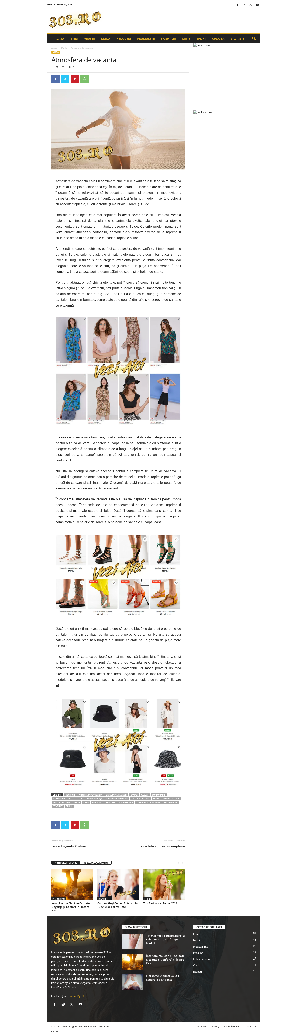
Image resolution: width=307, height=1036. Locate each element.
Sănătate (168, 39)
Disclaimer (201, 1026)
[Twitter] (250, 5)
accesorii (70, 795)
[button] (254, 38)
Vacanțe (237, 39)
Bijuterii (102, 898)
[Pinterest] (75, 79)
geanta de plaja (94, 798)
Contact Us (250, 1026)
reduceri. (97, 802)
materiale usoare (141, 798)
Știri (74, 39)
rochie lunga (126, 802)
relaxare (110, 802)
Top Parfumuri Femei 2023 (160, 903)
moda (156, 798)
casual (144, 795)
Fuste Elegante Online (68, 846)
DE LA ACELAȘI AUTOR (95, 862)
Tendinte (58, 806)
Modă (105, 39)
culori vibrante (61, 798)
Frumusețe (146, 39)
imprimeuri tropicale (117, 798)
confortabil (158, 795)
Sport (201, 39)
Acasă (54, 47)
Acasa (59, 39)
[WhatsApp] (84, 79)
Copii (196, 965)
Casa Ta (218, 39)
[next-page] (183, 863)
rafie (86, 802)
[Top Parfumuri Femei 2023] (164, 884)
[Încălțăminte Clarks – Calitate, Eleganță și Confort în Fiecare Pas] (72, 884)
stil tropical (170, 802)
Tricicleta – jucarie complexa (162, 846)
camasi (134, 795)
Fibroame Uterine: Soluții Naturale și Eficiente (162, 977)
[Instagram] (244, 5)
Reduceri (124, 39)
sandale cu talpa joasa (148, 802)
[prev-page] (178, 863)
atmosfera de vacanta (90, 795)
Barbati (197, 971)
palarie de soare (171, 798)
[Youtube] (257, 5)
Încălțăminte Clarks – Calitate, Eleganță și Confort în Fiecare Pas (70, 906)
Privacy (215, 1026)
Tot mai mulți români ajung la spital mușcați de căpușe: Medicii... (165, 939)
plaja (77, 802)
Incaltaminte (58, 898)
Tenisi (69, 806)
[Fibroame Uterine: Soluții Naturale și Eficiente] (132, 982)
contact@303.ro (78, 996)
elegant (78, 798)
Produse (198, 952)
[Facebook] (237, 5)
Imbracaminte (201, 959)
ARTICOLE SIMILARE (66, 862)
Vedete (89, 39)
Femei (147, 898)
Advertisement (232, 1026)
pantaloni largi (61, 802)
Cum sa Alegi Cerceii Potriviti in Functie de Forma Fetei (117, 905)
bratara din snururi (116, 795)
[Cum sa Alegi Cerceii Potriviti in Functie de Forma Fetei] (118, 884)
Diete (186, 39)
